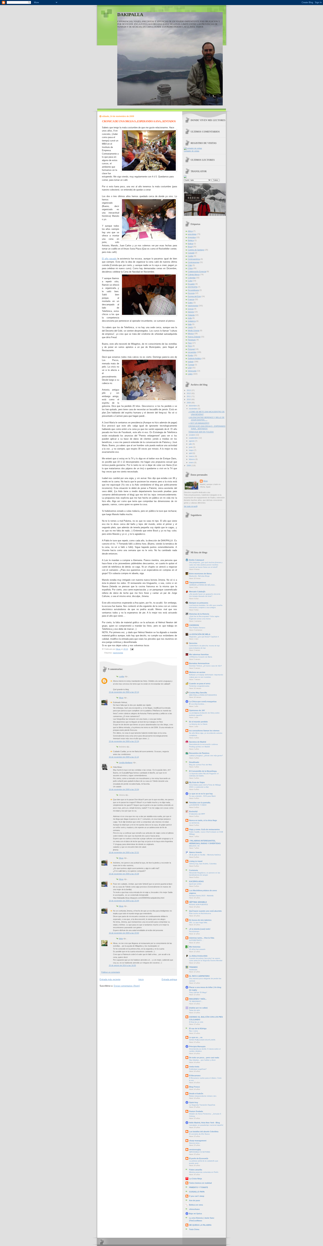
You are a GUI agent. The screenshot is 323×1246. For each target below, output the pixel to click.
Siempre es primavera (198, 603)
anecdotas (192, 234)
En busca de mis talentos (200, 920)
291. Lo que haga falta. (198, 922)
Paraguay (192, 340)
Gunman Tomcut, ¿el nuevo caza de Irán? (205, 666)
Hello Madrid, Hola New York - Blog (204, 1123)
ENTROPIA (192, 287)
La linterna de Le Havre (198, 724)
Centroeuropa (193, 262)
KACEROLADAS (196, 881)
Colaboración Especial (197, 271)
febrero (192, 459)
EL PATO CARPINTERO (199, 976)
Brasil (190, 247)
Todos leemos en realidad (200, 1183)
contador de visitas (191, 151)
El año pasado (109, 258)
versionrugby (195, 1149)
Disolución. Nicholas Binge (199, 576)
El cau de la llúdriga (197, 1028)
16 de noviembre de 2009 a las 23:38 (124, 874)
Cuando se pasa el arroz (199, 684)
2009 (189, 403)
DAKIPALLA (130, 14)
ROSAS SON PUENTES (198, 904)
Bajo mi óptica (195, 1214)
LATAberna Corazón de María (200, 657)
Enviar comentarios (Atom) (127, 986)
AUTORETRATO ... (196, 940)
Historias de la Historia (199, 614)
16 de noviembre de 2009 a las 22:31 (124, 852)
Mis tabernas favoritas (199, 654)
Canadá (191, 253)
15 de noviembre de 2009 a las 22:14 (124, 692)
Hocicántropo (194, 931)
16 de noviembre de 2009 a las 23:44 (124, 901)
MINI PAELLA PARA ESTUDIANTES (203, 695)
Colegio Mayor (194, 275)
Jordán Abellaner (126, 763)
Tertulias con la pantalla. (200, 803)
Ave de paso (194, 1200)
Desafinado (194, 762)
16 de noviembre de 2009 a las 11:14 (124, 757)
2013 (189, 390)
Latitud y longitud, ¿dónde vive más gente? (206, 755)
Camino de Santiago (196, 250)
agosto (192, 441)
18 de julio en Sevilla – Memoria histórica (205, 855)
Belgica (191, 240)
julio (190, 444)
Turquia (191, 365)
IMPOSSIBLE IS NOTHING (199, 1152)
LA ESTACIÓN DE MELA (199, 634)
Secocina (193, 643)
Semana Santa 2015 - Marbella (201, 896)
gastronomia (118, 653)
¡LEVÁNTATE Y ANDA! (198, 805)
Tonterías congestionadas (199, 686)
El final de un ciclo (196, 1022)
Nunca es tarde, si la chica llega (203, 820)
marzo (192, 456)
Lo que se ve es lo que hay (201, 794)
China (190, 268)
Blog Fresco (194, 1087)
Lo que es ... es (195, 1037)
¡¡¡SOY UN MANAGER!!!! (198, 423)
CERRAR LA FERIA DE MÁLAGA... (202, 585)
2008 (189, 465)
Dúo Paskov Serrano (197, 628)
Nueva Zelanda (194, 337)
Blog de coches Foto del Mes (200, 765)
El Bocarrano (195, 1076)
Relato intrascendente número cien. (203, 1096)
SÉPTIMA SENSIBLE (198, 902)
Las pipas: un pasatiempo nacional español (206, 1125)
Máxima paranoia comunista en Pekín (203, 1172)
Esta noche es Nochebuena (200, 913)
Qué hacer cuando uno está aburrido (205, 911)
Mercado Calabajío (197, 592)
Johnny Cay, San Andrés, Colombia (203, 864)
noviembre (193, 409)
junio (191, 447)
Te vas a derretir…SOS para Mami (202, 796)
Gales (190, 303)
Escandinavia (193, 290)
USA (190, 368)
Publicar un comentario (110, 972)
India (190, 318)
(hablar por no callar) (198, 1008)
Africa (190, 231)
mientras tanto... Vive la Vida (201, 938)
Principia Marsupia (197, 1046)
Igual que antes (195, 884)
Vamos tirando (195, 852)
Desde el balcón (196, 1094)
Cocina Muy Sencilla (198, 693)
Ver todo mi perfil (190, 506)
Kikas (121, 698)
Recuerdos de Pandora (199, 753)
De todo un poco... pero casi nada (204, 1058)
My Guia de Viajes (197, 782)
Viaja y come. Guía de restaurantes (204, 829)
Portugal (191, 349)
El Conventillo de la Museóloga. (203, 771)
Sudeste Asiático (194, 358)
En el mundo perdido (198, 722)
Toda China (194, 1229)
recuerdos (192, 352)
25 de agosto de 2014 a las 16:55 (122, 965)
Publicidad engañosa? (198, 1069)
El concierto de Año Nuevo (199, 1134)
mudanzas (193, 969)
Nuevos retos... (195, 1143)
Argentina (192, 237)
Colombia (191, 278)
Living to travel (195, 861)
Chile (190, 265)
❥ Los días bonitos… (197, 704)
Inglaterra (192, 321)
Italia (190, 324)
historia (191, 312)
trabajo (190, 362)
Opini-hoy (193, 1102)
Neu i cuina (193, 1031)
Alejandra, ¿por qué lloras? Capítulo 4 (204, 637)
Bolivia (190, 244)
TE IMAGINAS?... (196, 1001)
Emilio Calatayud (196, 560)
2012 (189, 393)
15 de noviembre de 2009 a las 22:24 (124, 741)
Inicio (141, 979)
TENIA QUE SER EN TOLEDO (201, 432)
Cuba (190, 281)
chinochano (194, 1209)
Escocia (191, 293)
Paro (190, 343)
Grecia (190, 309)
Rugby (190, 355)
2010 (189, 399)
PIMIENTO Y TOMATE (198, 1187)
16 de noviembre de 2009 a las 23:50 (124, 933)
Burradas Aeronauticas (199, 663)
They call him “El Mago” (198, 992)
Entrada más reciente (110, 979)
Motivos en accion (197, 672)
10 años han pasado (197, 949)
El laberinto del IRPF (197, 814)
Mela (121, 939)
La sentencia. (194, 823)
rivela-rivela (194, 1067)
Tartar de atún (194, 1010)
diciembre (193, 406)
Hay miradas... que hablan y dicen (202, 1060)
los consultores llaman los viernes (204, 731)
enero (191, 462)
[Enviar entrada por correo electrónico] (132, 649)
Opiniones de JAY (197, 710)
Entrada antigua (169, 979)
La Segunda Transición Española (202, 1105)
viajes (190, 374)
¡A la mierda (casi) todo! (199, 929)
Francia (191, 299)
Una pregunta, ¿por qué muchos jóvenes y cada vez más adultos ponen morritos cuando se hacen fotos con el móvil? (205, 564)
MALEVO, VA (194, 846)
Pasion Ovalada (196, 1111)
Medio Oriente (193, 330)
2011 (189, 396)
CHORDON (194, 625)
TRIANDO (193, 967)
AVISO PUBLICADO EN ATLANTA (202, 1040)
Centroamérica (194, 259)
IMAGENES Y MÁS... (198, 999)
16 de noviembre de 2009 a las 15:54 (124, 789)
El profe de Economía (198, 1158)
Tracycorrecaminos (197, 582)
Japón (190, 327)
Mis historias (194, 947)
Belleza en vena (196, 1205)
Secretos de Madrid (197, 742)
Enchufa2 (193, 811)
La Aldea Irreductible (198, 956)
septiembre (194, 438)
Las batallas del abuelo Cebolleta (203, 1132)
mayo (191, 450)
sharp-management (197, 1141)
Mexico (191, 334)
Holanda (191, 315)
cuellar (121, 676)
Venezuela (192, 371)
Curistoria (193, 870)
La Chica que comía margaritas (203, 701)
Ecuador (191, 284)
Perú (190, 346)
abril (191, 453)
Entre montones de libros (200, 574)
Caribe (190, 256)
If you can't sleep (196, 1196)
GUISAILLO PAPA (197, 1192)
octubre (192, 435)
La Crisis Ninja (195, 1179)
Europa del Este (194, 296)
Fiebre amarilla (195, 1170)
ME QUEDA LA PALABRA (200, 1225)
